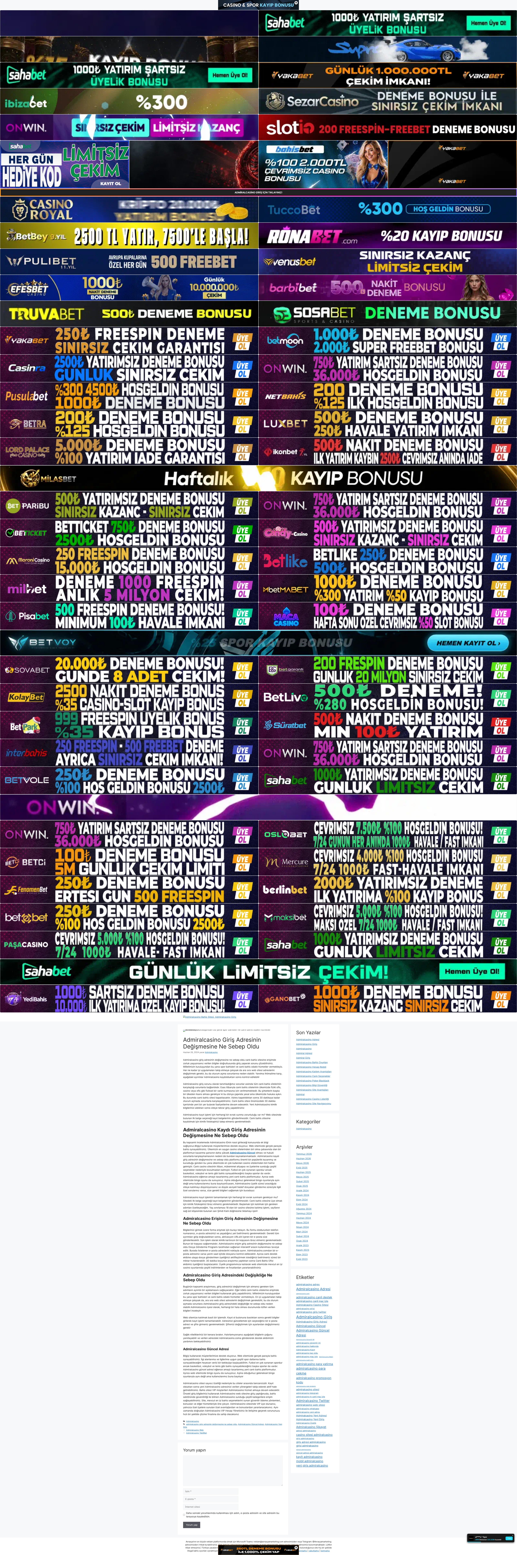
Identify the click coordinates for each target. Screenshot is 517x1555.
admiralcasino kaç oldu (307, 1353)
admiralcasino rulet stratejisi (306, 1386)
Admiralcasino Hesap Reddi (311, 1067)
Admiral (300, 1094)
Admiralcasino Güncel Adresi (251, 1424)
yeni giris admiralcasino (312, 1465)
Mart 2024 (302, 1231)
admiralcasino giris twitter (311, 1312)
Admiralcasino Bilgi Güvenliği (311, 1085)
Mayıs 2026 (302, 1163)
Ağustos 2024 (303, 1209)
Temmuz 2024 (304, 1213)
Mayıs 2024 (302, 1222)
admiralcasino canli (302, 1294)
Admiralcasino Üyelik (306, 1423)
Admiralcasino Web (195, 1430)
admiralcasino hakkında (307, 1346)
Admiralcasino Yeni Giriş (310, 1419)
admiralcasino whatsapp (307, 1408)
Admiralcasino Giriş (306, 1044)
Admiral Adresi (304, 1053)
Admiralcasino (192, 1421)
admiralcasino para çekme (311, 1370)
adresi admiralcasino (306, 1430)
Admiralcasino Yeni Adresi (311, 1415)
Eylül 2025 (301, 1167)
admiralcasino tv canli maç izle (310, 1396)
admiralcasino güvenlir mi (308, 1343)
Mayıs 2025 (302, 1177)
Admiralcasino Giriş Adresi (311, 1321)
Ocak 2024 (302, 1241)
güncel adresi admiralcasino (309, 1453)
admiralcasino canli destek (314, 1297)
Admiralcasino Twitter (313, 1401)
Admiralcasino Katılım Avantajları (313, 1071)
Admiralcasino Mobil (326, 1357)
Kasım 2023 (302, 1250)
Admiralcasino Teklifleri (196, 1433)
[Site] (129, 340)
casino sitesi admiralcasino (314, 1434)
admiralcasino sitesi (307, 1389)
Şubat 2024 (302, 1236)
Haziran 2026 (303, 1158)
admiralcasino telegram (307, 1393)
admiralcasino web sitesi (310, 1404)
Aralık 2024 (302, 1190)
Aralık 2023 (302, 1245)
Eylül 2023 (302, 1259)
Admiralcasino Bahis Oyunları (312, 1062)
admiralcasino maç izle (307, 1356)
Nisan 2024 (302, 1227)
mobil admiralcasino (309, 1461)
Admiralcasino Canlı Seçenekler (313, 1076)
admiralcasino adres (308, 1284)
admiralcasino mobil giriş (304, 1360)
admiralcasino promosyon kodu (313, 1380)
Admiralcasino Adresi (307, 1039)
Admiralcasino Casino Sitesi (312, 1304)
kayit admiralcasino (309, 1456)
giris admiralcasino (305, 1438)
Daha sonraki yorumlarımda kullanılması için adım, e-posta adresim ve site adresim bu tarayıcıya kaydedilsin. (232, 1515)
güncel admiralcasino (303, 1450)
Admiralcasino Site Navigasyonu (313, 1103)
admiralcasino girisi (305, 1308)
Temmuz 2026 (304, 1154)
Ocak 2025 (302, 1186)
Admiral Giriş (303, 1058)
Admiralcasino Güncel (311, 1326)
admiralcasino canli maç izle (312, 1301)
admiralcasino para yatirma (314, 1364)
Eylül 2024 (302, 1204)
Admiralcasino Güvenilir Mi (305, 1340)
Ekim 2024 (302, 1199)
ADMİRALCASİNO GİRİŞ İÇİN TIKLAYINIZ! (258, 192)
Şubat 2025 (302, 1181)
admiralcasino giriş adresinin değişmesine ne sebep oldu (211, 1424)
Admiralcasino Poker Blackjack (312, 1080)
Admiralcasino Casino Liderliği (312, 1099)
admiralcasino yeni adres (308, 1412)
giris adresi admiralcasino (311, 1442)
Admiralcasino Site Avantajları (312, 1090)
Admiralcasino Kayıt (305, 1349)
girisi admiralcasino (307, 1445)
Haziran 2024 (303, 1218)
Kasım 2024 (302, 1195)
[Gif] (258, 478)
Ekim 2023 (302, 1254)
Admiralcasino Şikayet (311, 1427)
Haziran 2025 (303, 1172)
